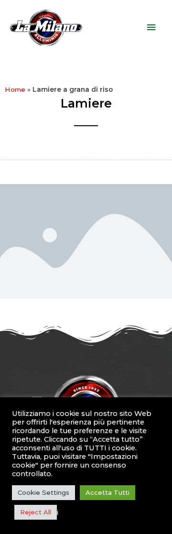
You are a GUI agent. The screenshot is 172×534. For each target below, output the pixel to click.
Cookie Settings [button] (43, 492)
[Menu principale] (151, 27)
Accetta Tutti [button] (107, 492)
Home (15, 89)
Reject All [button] (35, 512)
